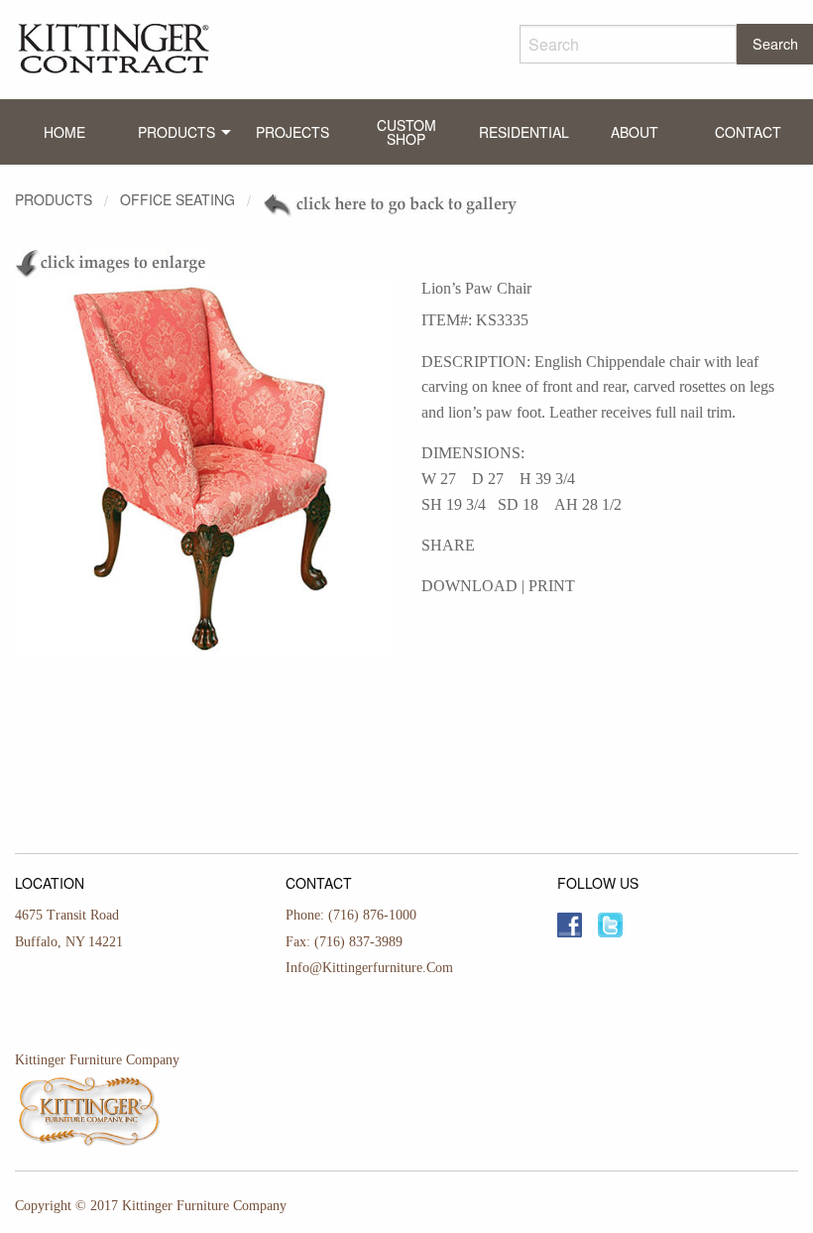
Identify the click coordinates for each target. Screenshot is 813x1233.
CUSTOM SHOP (406, 132)
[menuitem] (65, 132)
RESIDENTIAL (524, 132)
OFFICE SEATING (177, 199)
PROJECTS (292, 132)
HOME (64, 132)
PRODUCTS (176, 132)
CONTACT (748, 132)
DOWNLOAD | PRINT (498, 585)
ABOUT (634, 132)
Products (53, 199)
